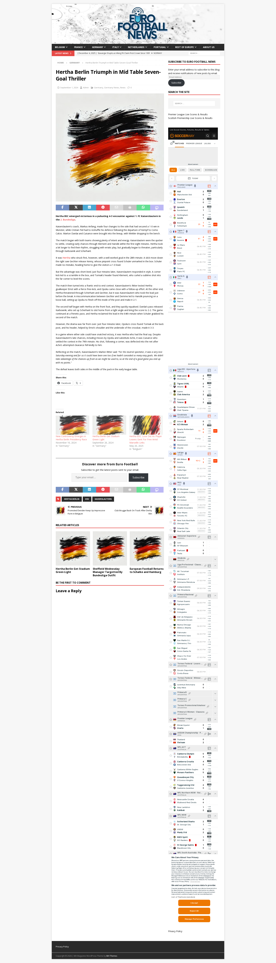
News (123, 87)
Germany (97, 47)
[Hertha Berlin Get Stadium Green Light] (109, 425)
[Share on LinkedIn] (89, 207)
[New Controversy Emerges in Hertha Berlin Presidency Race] (72, 425)
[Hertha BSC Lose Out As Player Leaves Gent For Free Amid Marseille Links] (146, 425)
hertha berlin (71, 499)
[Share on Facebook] (62, 207)
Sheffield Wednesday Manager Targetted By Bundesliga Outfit (107, 572)
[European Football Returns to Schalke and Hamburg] (147, 548)
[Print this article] (130, 207)
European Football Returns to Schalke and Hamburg (147, 570)
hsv (87, 499)
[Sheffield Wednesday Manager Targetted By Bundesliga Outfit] (110, 548)
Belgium (60, 47)
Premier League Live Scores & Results (188, 114)
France (78, 47)
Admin (86, 87)
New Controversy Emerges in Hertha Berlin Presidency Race (71, 438)
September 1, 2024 (69, 87)
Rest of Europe (184, 47)
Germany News (111, 87)
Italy (115, 47)
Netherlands (136, 47)
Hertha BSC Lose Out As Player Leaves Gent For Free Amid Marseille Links (145, 439)
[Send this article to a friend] (116, 207)
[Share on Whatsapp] (143, 207)
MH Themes (111, 956)
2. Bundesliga (67, 219)
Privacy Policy (175, 931)
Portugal (160, 47)
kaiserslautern (103, 499)
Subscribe (138, 477)
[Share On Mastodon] (157, 207)
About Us (209, 47)
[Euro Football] (138, 42)
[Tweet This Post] (76, 207)
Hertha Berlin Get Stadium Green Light (73, 570)
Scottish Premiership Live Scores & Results (190, 118)
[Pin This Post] (103, 207)
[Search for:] (204, 53)
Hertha (66, 257)
